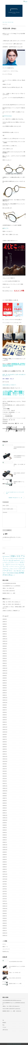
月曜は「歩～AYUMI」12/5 (8, 601)
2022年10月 (5, 732)
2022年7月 (5, 739)
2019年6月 (5, 830)
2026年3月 (5, 631)
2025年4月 (5, 658)
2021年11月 (5, 758)
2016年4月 (5, 923)
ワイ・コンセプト (15, 571)
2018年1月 (5, 871)
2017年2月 (5, 898)
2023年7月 (5, 709)
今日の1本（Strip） (10, 22)
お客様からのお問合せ (7, 610)
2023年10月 (5, 702)
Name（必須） (6, 505)
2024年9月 (5, 675)
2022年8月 (5, 736)
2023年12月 (5, 697)
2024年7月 (5, 680)
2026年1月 (5, 636)
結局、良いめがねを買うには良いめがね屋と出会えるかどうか (14, 375)
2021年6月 (5, 771)
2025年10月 (5, 643)
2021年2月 (5, 781)
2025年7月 (5, 651)
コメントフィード (6, 949)
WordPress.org (5, 951)
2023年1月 (5, 724)
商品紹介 (4, 1022)
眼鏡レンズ (13, 575)
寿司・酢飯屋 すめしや (8, 378)
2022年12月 (5, 727)
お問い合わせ (5, 1029)
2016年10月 (5, 908)
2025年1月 (5, 665)
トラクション (17, 566)
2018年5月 (5, 861)
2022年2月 (5, 751)
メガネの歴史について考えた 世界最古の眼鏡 (12, 606)
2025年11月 (5, 641)
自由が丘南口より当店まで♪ (9, 384)
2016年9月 (5, 911)
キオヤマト (17, 560)
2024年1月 (5, 695)
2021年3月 (5, 778)
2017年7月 (5, 886)
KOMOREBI (7, 556)
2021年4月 (5, 776)
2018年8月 (5, 854)
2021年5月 (5, 773)
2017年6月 (5, 888)
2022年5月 (5, 744)
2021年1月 (5, 783)
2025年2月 (5, 663)
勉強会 (17, 572)
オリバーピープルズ (16, 558)
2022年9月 (5, 734)
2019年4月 (5, 834)
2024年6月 (5, 682)
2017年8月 (5, 884)
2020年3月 (5, 808)
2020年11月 (5, 788)
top (3, 1020)
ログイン (4, 944)
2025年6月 (5, 653)
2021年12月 (5, 756)
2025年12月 (5, 638)
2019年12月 (5, 815)
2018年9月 (5, 852)
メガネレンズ (12, 568)
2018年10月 (5, 849)
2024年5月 (5, 685)
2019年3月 (5, 837)
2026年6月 (5, 624)
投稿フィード (5, 946)
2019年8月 (5, 825)
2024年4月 (5, 687)
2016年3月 (5, 925)
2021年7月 (5, 768)
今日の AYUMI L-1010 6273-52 (9, 590)
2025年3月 (5, 660)
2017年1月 (5, 901)
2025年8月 (5, 648)
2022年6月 (5, 741)
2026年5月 (5, 626)
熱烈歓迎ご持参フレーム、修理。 (9, 593)
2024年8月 (5, 678)
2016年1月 (5, 930)
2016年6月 (5, 918)
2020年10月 (5, 790)
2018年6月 (5, 859)
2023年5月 (5, 714)
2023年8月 (5, 707)
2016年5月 (5, 920)
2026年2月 (5, 633)
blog (3, 1024)
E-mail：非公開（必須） (8, 508)
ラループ (17, 568)
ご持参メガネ (15, 556)
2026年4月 (5, 629)
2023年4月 (5, 717)
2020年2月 (5, 810)
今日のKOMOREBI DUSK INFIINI (9, 583)
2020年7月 (5, 798)
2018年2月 (5, 869)
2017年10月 (5, 879)
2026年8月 (5, 619)
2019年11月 (5, 817)
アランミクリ (7, 558)
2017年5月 (5, 891)
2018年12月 (5, 844)
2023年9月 (5, 705)
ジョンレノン (17, 562)
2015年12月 (5, 933)
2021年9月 (5, 763)
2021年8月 (5, 766)
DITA (4, 556)
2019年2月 (5, 839)
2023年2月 (5, 722)
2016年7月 (5, 915)
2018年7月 (5, 857)
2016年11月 (5, 906)
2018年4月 (5, 864)
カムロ (11, 560)
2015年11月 (5, 935)
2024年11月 (5, 670)
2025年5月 (5, 656)
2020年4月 (5, 805)
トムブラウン (11, 566)
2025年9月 (5, 646)
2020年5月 (5, 803)
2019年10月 (5, 820)
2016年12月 (5, 903)
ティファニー (12, 564)
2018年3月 (5, 866)
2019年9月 (5, 822)
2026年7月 (5, 621)
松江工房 (7, 575)
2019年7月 (5, 827)
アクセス (4, 1027)
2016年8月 (5, 913)
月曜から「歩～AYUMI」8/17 (8, 588)
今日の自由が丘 (11, 573)
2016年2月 (5, 928)
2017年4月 (5, 893)
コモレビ (23, 560)
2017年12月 (5, 874)
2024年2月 (5, 692)
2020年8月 (5, 795)
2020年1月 (5, 812)
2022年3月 (5, 749)
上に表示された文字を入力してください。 (12, 537)
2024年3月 (5, 690)
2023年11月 (5, 700)
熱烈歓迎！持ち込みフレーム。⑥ (15, 497)
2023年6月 (5, 712)
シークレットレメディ (8, 562)
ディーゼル (18, 564)
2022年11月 (5, 729)
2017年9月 (5, 881)
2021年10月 (5, 761)
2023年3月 (5, 719)
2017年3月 (5, 896)
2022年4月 (5, 746)
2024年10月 (5, 673)
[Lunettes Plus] (14, 5)
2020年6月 (5, 800)
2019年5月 (5, 832)
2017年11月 (5, 876)
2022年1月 (5, 754)
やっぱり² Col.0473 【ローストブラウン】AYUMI (15, 493)
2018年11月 (5, 847)
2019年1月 (5, 842)
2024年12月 (5, 668)
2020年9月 (5, 793)
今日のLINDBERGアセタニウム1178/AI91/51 (11, 585)
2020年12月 (5, 785)
